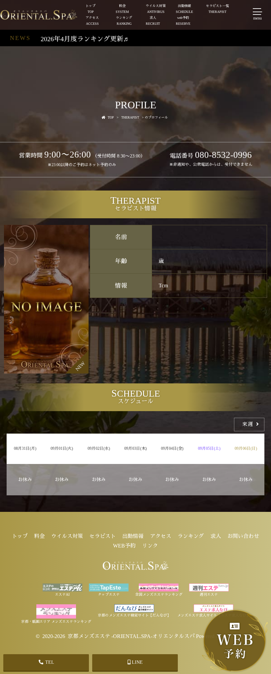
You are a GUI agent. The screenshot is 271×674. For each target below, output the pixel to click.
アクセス (92, 20)
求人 (153, 20)
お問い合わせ (243, 536)
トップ (91, 9)
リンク (150, 546)
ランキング (124, 20)
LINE (137, 662)
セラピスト (102, 536)
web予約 (183, 20)
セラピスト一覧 (217, 9)
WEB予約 (124, 546)
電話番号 (211, 156)
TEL (49, 662)
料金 (122, 9)
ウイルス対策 (156, 9)
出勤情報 (184, 9)
